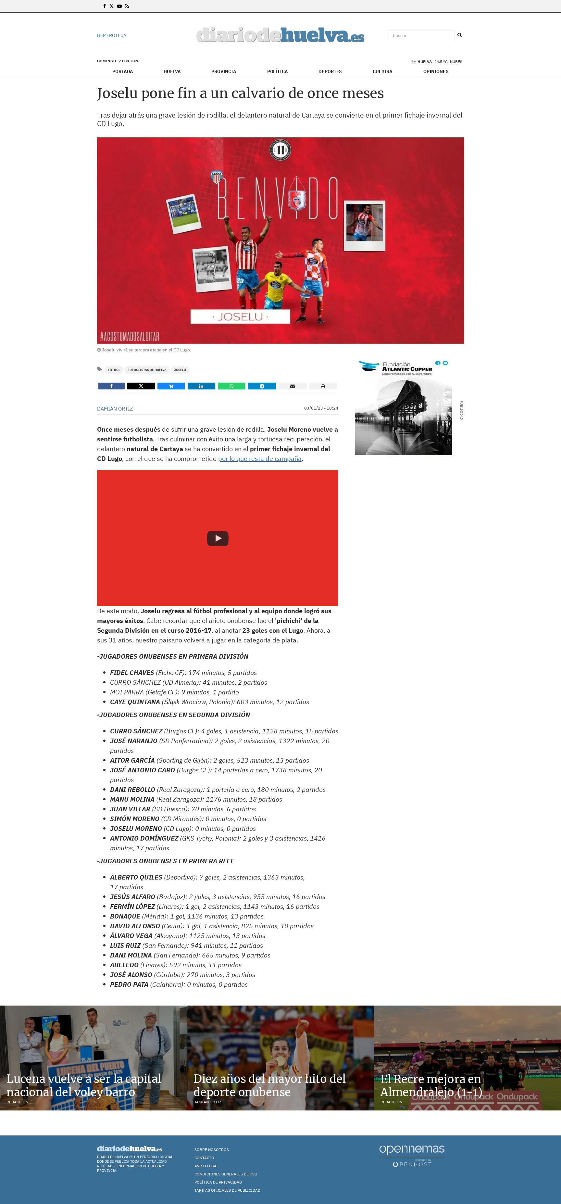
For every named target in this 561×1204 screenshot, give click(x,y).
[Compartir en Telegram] (262, 386)
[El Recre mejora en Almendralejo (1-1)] (467, 1058)
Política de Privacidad (218, 1182)
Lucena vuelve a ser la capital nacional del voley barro (83, 1085)
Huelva (172, 71)
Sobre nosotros (211, 1149)
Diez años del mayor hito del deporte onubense (269, 1085)
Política (277, 71)
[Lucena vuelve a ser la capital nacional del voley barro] (93, 1058)
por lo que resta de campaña (260, 458)
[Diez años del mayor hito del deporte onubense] (280, 1058)
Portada (122, 71)
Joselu (180, 370)
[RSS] (127, 6)
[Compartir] (111, 386)
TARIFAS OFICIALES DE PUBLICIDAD (227, 1190)
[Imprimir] (323, 386)
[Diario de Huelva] (280, 35)
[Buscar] (459, 35)
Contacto (204, 1157)
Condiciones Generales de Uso (225, 1174)
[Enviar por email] (293, 386)
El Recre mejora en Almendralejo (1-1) (431, 1085)
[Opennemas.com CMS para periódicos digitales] (412, 1156)
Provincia (223, 71)
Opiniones (436, 71)
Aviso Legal (206, 1165)
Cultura (383, 71)
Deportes (330, 71)
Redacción (17, 1101)
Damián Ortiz (115, 408)
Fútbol (114, 370)
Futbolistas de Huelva (147, 370)
